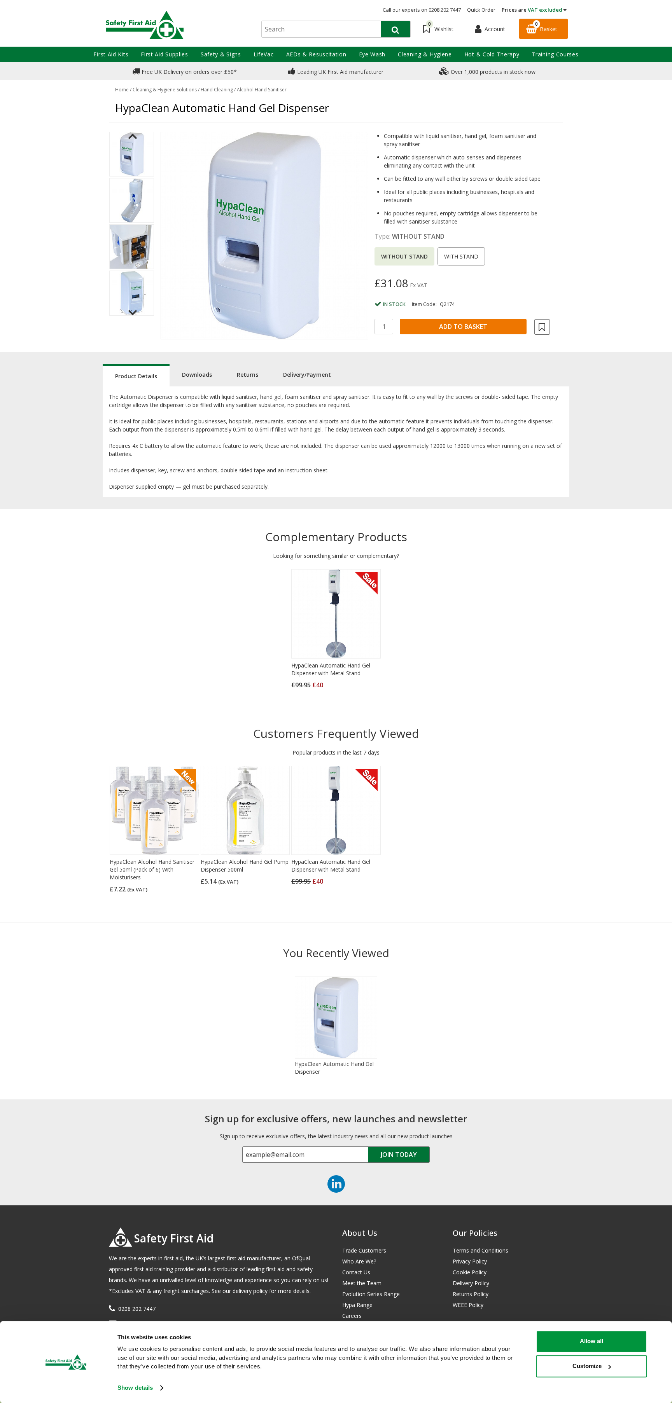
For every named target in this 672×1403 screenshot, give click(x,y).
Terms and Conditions (480, 1250)
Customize (587, 1366)
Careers (352, 1315)
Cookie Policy (469, 1272)
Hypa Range (357, 1305)
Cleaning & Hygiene (425, 54)
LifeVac (264, 54)
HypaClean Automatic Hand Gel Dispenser (334, 1067)
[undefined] (264, 235)
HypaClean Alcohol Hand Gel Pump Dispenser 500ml (245, 865)
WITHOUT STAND (404, 256)
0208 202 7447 (137, 1308)
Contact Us (356, 1272)
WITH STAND (461, 256)
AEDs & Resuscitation (316, 54)
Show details (135, 1387)
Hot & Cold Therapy (492, 54)
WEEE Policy (468, 1305)
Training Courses (555, 54)
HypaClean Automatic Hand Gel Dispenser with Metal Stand (330, 669)
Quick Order (481, 9)
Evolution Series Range (371, 1294)
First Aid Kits (110, 54)
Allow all (591, 1341)
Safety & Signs (221, 54)
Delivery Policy (471, 1283)
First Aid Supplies (164, 54)
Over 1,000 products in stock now (492, 71)
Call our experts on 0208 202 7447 (422, 9)
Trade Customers (364, 1250)
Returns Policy (470, 1294)
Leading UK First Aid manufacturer (339, 71)
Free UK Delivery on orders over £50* (188, 71)
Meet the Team (362, 1283)
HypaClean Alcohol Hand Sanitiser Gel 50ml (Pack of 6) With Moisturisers (152, 869)
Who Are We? (359, 1261)
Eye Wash (372, 54)
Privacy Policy (470, 1261)
